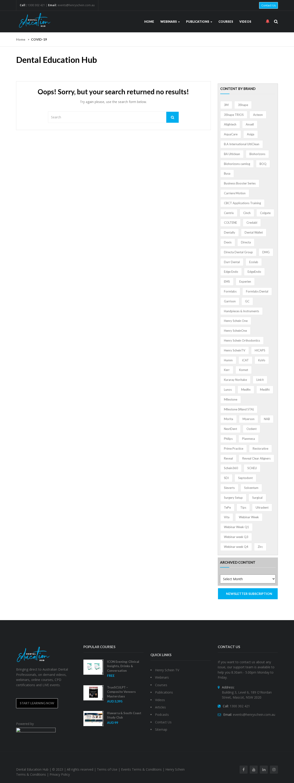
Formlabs (230, 291)
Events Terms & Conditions (141, 769)
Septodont (245, 478)
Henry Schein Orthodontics (242, 340)
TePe (227, 507)
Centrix (229, 213)
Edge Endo (231, 271)
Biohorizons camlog (237, 164)
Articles (160, 707)
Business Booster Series (240, 183)
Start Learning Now (37, 703)
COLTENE (230, 222)
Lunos (228, 389)
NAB (267, 419)
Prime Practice (233, 448)
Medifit (265, 389)
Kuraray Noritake (235, 380)
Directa (246, 242)
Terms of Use (107, 769)
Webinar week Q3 (236, 537)
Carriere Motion (235, 193)
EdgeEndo (254, 271)
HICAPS (260, 350)
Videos (245, 21)
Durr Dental (232, 262)
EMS (227, 281)
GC (247, 301)
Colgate (265, 213)
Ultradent (262, 507)
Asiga (250, 134)
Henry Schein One (236, 321)
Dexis (228, 242)
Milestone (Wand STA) (239, 409)
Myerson (248, 419)
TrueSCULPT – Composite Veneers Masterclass (121, 691)
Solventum (251, 488)
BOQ (263, 164)
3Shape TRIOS (234, 115)
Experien (245, 281)
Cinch (247, 213)
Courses (225, 21)
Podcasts (162, 714)
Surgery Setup (233, 497)
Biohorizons (257, 154)
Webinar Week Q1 (236, 527)
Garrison (230, 301)
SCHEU (252, 468)
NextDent (230, 429)
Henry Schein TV (167, 670)
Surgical (257, 497)
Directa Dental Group (238, 252)
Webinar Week (249, 517)
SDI (226, 478)
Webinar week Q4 (236, 547)
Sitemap (161, 729)
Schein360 (231, 468)
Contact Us (268, 5)
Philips (228, 438)
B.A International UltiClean (241, 144)
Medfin (246, 389)
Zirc (260, 547)
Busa (227, 173)
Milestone (230, 399)
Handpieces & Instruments (241, 311)
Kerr (227, 370)
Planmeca (248, 438)
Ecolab (253, 262)
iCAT (245, 360)
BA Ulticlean (232, 154)
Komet (243, 370)
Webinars (169, 21)
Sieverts (229, 488)
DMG (266, 252)
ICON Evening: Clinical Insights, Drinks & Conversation (123, 666)
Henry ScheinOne (235, 330)
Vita (226, 517)
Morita (228, 419)
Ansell (250, 124)
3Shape (243, 105)
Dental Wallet (254, 232)
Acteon (258, 115)
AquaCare (230, 134)
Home (149, 21)
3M (226, 105)
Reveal (228, 458)
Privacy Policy (60, 774)
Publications (198, 21)
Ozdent (251, 429)
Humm (228, 360)
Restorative (260, 448)
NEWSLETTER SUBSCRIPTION (249, 594)
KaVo (261, 360)
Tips (243, 507)
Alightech (230, 124)
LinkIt (260, 380)
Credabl (251, 222)
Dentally (229, 232)
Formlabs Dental (257, 291)
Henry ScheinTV (234, 350)
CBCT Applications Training (242, 203)
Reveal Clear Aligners (256, 458)
